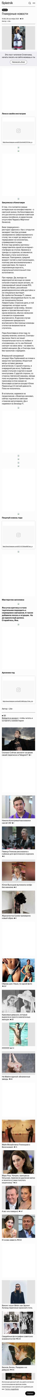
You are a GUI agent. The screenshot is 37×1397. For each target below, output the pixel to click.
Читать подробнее (12, 1389)
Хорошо (30, 1393)
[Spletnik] (7, 3)
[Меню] (34, 3)
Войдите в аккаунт (10, 718)
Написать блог (18, 62)
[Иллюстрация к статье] (18, 38)
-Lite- (10, 709)
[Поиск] (29, 3)
